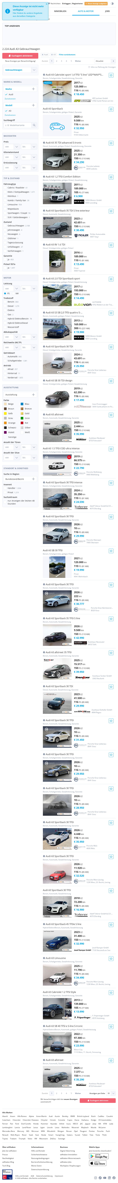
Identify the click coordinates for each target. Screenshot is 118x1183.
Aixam (12, 1116)
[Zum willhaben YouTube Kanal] (104, 1178)
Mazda (93, 1127)
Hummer (44, 1124)
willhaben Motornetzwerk (70, 1158)
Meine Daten (36, 1166)
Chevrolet (16, 1120)
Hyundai (53, 1124)
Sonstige (61, 1138)
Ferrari (5, 1124)
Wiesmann (43, 1138)
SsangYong (60, 1135)
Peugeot (83, 1131)
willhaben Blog (8, 1162)
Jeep (94, 1124)
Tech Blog (6, 1166)
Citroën (53, 1120)
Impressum (59, 1176)
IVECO (75, 1124)
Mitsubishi (51, 1131)
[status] (25, 11)
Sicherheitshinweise (39, 1154)
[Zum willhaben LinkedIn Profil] (109, 1178)
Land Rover (26, 1127)
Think (104, 1135)
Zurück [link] (45, 61)
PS (8, 293)
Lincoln (50, 1127)
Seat (37, 1135)
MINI (43, 1131)
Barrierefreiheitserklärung (41, 1162)
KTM (105, 1124)
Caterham (6, 1120)
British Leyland (83, 1116)
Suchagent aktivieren (99, 1100)
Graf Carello (26, 1124)
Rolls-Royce (15, 1135)
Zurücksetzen (10, 98)
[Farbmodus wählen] (112, 3)
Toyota (5, 1138)
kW (17, 293)
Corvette (61, 1120)
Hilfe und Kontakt (38, 1151)
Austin (57, 1116)
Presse (5, 1154)
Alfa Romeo (22, 1116)
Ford (17, 1124)
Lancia (17, 1127)
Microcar (35, 1131)
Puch (108, 1131)
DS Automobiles (105, 1120)
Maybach (84, 1127)
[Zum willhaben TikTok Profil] (100, 1178)
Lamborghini (7, 1127)
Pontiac (92, 1131)
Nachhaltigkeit (8, 1158)
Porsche (100, 1131)
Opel (76, 1131)
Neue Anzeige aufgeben (97, 3)
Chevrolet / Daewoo (31, 1120)
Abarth (5, 1116)
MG (27, 1131)
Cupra (69, 1120)
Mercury (20, 1131)
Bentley (65, 1116)
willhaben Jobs (66, 1162)
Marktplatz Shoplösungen (70, 1166)
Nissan (69, 1131)
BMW (73, 1116)
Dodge (93, 1120)
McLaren (102, 1127)
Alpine (31, 1116)
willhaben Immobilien (68, 1154)
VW (35, 1138)
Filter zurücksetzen (67, 54)
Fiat (11, 1124)
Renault (5, 1135)
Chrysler (44, 1120)
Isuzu (68, 1124)
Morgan (61, 1131)
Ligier (42, 1127)
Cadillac (101, 1116)
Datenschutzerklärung (40, 1169)
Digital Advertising (67, 1151)
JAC (81, 1124)
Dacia (77, 1120)
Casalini (109, 1116)
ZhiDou (53, 1138)
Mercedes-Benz (8, 1131)
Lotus (57, 1127)
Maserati (75, 1127)
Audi (51, 1116)
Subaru (70, 1135)
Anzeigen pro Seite (97, 1093)
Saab (31, 1135)
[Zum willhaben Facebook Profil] (114, 1178)
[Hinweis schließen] (46, 4)
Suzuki (77, 1135)
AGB (32, 1176)
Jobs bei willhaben (9, 1151)
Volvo (30, 1138)
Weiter (78, 61)
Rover (24, 1135)
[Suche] (34, 125)
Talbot (84, 1135)
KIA (99, 1124)
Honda (36, 1124)
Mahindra (65, 1127)
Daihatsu (85, 1120)
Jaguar (87, 1124)
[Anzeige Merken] (111, 75)
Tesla (98, 1135)
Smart (50, 1135)
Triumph (22, 1138)
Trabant (13, 1138)
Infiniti (61, 1124)
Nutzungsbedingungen (40, 1158)
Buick (93, 1116)
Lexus (35, 1127)
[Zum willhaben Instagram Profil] (95, 1178)
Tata (91, 1135)
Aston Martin (41, 1116)
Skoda (43, 1135)
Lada (111, 1124)
